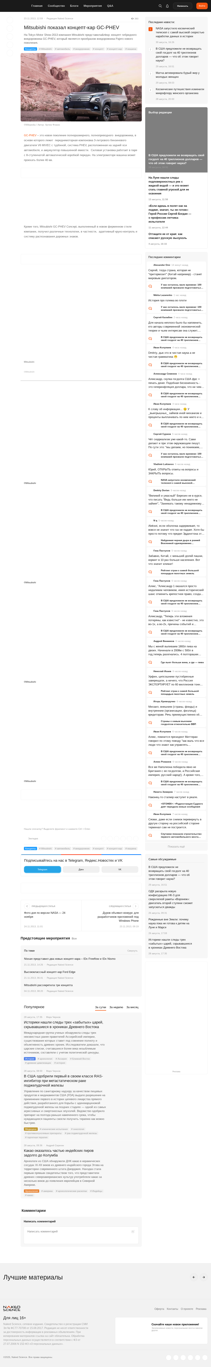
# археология (45, 1058)
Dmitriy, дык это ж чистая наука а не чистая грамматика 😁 (171, 354)
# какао (29, 1195)
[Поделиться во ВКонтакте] (10, 53)
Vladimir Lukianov (163, 464)
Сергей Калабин (162, 317)
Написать (182, 6)
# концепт (98, 49)
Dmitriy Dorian (161, 490)
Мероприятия (93, 5)
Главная (37, 5)
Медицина (30, 1129)
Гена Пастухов (161, 550)
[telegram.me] (197, 1357)
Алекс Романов (162, 761)
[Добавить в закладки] (10, 20)
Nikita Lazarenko (162, 295)
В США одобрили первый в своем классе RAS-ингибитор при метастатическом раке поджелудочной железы (63, 1080)
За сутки (100, 1007)
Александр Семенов (165, 373)
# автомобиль (62, 49)
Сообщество (56, 5)
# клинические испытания (54, 1129)
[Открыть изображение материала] (81, 87)
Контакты (172, 1309)
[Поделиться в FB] (10, 28)
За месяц (132, 1007)
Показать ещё (176, 846)
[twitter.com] (168, 1357)
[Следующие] (204, 1277)
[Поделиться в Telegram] (10, 45)
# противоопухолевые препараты (43, 1133)
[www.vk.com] (176, 1357)
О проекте (187, 1309)
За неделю (116, 1007)
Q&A (110, 5)
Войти (202, 5)
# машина (130, 49)
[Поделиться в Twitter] (10, 36)
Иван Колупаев (162, 347)
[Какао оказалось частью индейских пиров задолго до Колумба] (124, 1163)
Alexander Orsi (161, 265)
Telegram (42, 869)
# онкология (77, 1129)
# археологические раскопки (71, 1191)
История (29, 1058)
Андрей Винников (163, 641)
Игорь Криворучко (164, 701)
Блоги (74, 5)
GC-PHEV (30, 135)
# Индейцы (96, 1191)
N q (155, 520)
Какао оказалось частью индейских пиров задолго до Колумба (59, 1153)
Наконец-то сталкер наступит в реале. (173, 797)
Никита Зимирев (163, 792)
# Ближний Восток (80, 1058)
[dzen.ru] (190, 1357)
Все (74, 938)
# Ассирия (61, 1058)
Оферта (159, 1309)
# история (59, 1063)
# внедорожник (81, 49)
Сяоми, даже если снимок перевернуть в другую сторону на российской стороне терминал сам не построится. (174, 823)
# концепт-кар (114, 49)
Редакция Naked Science (60, 18)
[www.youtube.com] (183, 1357)
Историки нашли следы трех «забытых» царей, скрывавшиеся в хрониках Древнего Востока (63, 1024)
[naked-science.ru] (205, 1357)
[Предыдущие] (194, 1277)
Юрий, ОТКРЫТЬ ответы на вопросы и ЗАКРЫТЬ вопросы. (173, 471)
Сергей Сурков (162, 434)
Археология (31, 1191)
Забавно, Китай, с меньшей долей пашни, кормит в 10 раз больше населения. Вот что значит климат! (175, 559)
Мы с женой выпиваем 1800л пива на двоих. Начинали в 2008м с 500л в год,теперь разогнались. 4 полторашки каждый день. (173, 650)
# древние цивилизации (38, 1063)
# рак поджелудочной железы (81, 1133)
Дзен (81, 869)
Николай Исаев (162, 671)
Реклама (201, 1309)
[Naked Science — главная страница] (16, 6)
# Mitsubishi (45, 49)
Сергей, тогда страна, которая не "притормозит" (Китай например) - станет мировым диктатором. (175, 274)
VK (119, 869)
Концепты (30, 49)
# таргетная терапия (36, 1137)
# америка (47, 1191)
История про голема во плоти (167, 300)
